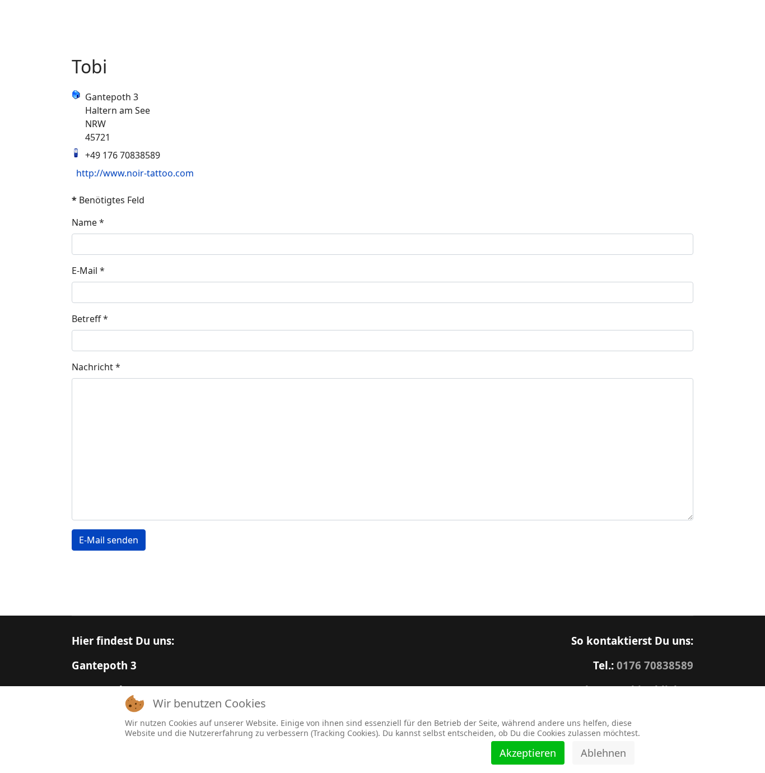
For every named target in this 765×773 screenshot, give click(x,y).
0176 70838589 (655, 665)
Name (88, 222)
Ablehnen (603, 753)
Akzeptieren (528, 753)
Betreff (90, 319)
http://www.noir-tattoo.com (135, 173)
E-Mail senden (108, 540)
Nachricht (96, 367)
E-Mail (88, 270)
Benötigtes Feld (108, 200)
